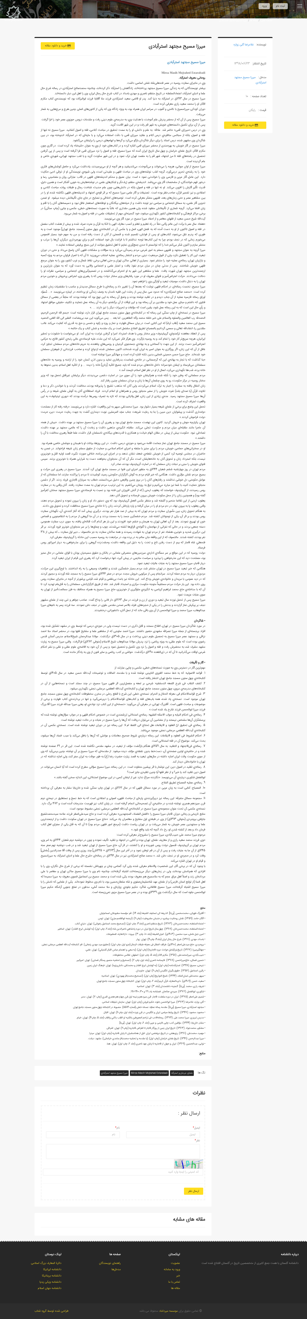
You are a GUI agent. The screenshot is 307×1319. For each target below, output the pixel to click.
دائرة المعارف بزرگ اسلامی (46, 1263)
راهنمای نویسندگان (110, 1263)
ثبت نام (280, 6)
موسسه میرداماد (168, 1311)
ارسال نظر (193, 1191)
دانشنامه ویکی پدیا (50, 1282)
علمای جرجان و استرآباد (182, 1073)
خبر (178, 1275)
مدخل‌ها (116, 1269)
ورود (264, 6)
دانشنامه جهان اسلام (49, 1288)
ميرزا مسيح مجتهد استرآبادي (114, 1073)
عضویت (175, 1263)
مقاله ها (254, 20)
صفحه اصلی (266, 20)
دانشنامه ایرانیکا (52, 1269)
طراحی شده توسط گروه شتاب (51, 1311)
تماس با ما (174, 1282)
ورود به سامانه (172, 1269)
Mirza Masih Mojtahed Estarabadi (149, 1073)
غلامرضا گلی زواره (243, 44)
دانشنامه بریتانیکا (51, 1275)
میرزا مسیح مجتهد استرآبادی (233, 20)
